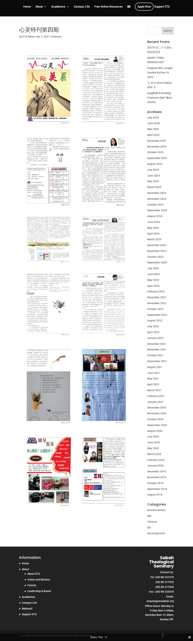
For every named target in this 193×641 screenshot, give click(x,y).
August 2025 (154, 163)
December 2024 (156, 192)
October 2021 (155, 355)
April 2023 (153, 285)
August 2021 (154, 367)
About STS (33, 573)
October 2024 (155, 204)
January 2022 (155, 338)
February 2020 (156, 459)
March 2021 (154, 390)
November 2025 (156, 146)
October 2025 (155, 152)
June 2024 (153, 221)
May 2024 (153, 227)
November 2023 (156, 250)
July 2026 (153, 117)
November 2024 (156, 198)
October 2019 (155, 483)
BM (149, 515)
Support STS (162, 6)
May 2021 (153, 378)
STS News (28, 36)
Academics (58, 6)
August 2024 (154, 216)
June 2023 (153, 274)
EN (149, 527)
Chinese (56, 36)
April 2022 (153, 332)
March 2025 (154, 187)
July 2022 (153, 326)
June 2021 (153, 372)
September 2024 (157, 210)
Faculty (31, 585)
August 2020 (154, 430)
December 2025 (156, 140)
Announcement (156, 510)
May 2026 (153, 129)
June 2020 (153, 442)
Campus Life (82, 6)
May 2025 (153, 181)
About (39, 6)
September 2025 (157, 158)
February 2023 (156, 291)
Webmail (27, 608)
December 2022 (156, 297)
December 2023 (156, 245)
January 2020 (155, 465)
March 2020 (154, 454)
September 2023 (157, 262)
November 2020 (156, 413)
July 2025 (153, 169)
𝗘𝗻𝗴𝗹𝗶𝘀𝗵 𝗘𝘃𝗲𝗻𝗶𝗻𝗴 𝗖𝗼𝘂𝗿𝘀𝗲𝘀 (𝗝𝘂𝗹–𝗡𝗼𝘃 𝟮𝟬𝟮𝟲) (159, 98)
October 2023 (155, 256)
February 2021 (156, 396)
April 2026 (153, 134)
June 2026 (153, 123)
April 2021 (153, 384)
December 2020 (156, 407)
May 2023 (153, 279)
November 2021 (156, 349)
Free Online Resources (108, 6)
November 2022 (156, 303)
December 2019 (156, 471)
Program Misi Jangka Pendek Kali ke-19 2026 (160, 73)
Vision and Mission (38, 579)
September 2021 (157, 361)
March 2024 (154, 239)
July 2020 (153, 436)
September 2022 (157, 314)
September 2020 (157, 425)
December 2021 (156, 343)
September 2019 (157, 488)
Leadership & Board (39, 591)
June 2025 (153, 175)
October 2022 (155, 309)
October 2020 (155, 419)
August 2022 (154, 320)
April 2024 (153, 233)
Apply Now (144, 6)
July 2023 (153, 268)
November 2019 (156, 477)
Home (27, 6)
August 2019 (154, 494)
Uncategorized (156, 533)
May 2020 (153, 448)
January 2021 (155, 401)
